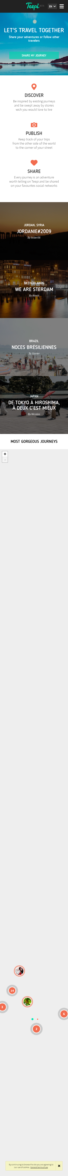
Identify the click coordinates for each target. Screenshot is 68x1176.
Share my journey (34, 55)
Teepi (34, 6)
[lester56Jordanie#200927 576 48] (27, 1001)
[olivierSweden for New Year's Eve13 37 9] (19, 971)
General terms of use (39, 1167)
